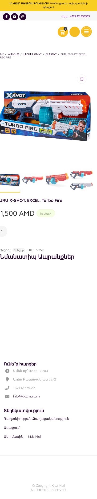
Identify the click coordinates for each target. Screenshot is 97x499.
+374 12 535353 (80, 16)
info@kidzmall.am (26, 396)
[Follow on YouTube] (14, 16)
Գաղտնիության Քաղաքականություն (36, 419)
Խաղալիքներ (32, 54)
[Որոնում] (74, 32)
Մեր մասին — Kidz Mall (22, 436)
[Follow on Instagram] (22, 16)
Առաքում (12, 427)
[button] (81, 79)
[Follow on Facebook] (6, 16)
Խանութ (13, 54)
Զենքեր (51, 54)
